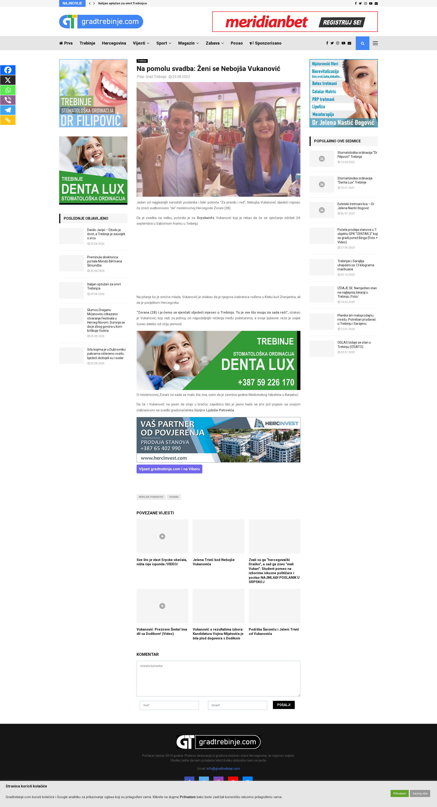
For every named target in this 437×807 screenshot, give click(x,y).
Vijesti (139, 43)
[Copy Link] (8, 120)
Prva (68, 43)
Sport (161, 43)
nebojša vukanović (151, 497)
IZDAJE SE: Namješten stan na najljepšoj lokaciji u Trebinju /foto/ (357, 292)
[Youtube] (345, 43)
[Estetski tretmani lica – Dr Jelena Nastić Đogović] (322, 210)
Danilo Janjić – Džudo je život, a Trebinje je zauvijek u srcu (106, 234)
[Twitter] (333, 43)
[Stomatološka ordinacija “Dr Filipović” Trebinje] (322, 159)
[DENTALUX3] (218, 389)
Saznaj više (420, 793)
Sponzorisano (268, 43)
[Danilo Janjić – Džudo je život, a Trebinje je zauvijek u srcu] (71, 236)
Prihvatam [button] (399, 793)
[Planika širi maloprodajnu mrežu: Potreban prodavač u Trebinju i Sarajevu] (322, 321)
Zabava (213, 43)
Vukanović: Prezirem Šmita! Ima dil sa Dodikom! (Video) (162, 631)
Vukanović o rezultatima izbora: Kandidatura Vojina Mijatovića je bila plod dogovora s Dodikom (218, 633)
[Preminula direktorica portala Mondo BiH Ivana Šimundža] (71, 263)
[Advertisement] (218, 262)
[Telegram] (8, 110)
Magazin (186, 43)
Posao (237, 43)
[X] (8, 80)
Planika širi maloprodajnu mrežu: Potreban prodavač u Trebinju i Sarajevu (357, 319)
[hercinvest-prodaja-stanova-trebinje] (218, 461)
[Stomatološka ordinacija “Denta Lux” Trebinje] (322, 184)
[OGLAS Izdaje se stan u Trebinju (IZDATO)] (322, 348)
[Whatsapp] (8, 90)
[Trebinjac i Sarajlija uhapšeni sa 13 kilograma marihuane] (322, 267)
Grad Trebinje (156, 77)
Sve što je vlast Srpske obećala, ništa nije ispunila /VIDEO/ (162, 562)
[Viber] (8, 100)
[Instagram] (339, 43)
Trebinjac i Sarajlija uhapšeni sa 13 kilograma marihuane (356, 265)
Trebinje (87, 43)
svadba (174, 497)
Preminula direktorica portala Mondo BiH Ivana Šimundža (104, 261)
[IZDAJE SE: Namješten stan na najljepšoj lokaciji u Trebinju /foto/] (322, 294)
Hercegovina (114, 43)
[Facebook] (328, 43)
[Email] (350, 43)
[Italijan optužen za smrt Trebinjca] (71, 290)
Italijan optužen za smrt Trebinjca (122, 3)
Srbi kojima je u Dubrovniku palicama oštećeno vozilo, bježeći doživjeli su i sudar (106, 354)
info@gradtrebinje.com (223, 768)
